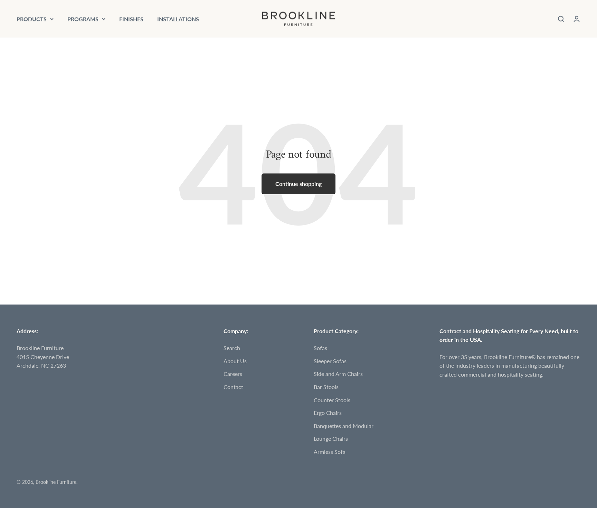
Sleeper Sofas (330, 361)
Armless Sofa (329, 451)
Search (232, 348)
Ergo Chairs (328, 412)
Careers (233, 373)
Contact (233, 387)
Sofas (320, 348)
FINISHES (131, 19)
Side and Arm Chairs (338, 373)
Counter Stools (332, 400)
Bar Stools (326, 387)
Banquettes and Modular (343, 425)
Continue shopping (298, 183)
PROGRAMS (82, 19)
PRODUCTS (32, 19)
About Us (235, 361)
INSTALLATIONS (178, 19)
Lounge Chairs (331, 438)
